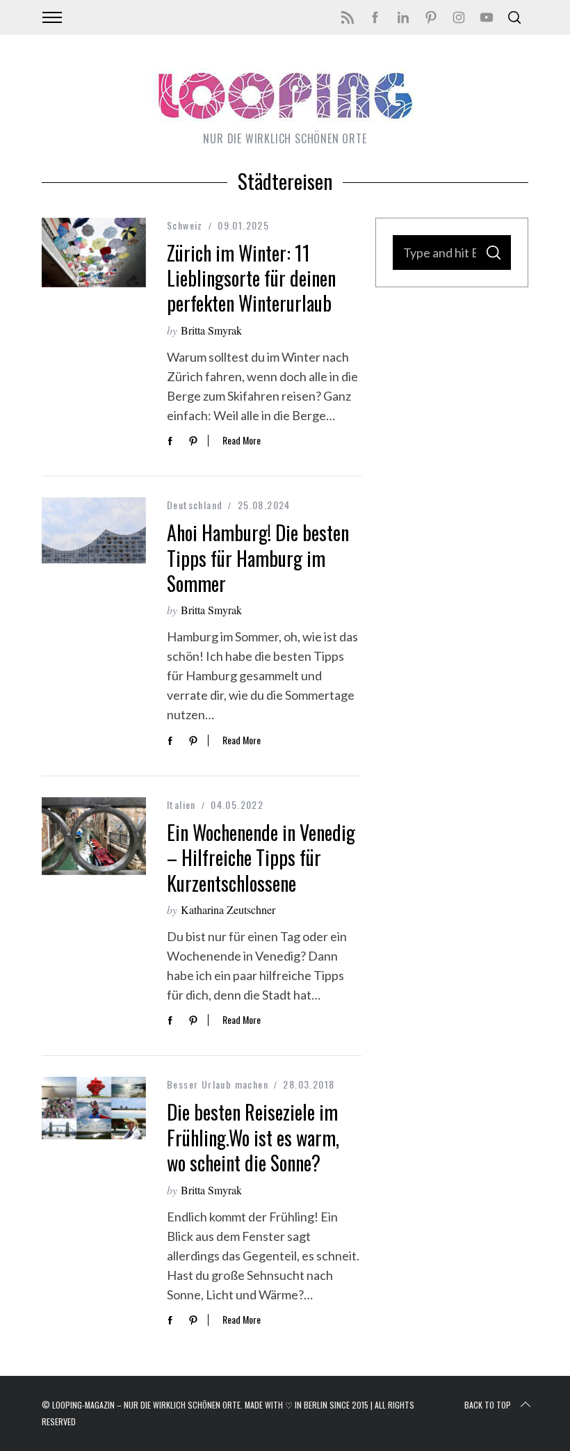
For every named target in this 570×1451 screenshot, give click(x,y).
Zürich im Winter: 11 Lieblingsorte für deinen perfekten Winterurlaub (251, 278)
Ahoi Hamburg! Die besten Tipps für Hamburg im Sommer (258, 558)
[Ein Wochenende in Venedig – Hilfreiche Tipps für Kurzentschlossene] (94, 836)
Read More (241, 441)
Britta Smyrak (211, 330)
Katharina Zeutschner (228, 909)
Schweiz (185, 225)
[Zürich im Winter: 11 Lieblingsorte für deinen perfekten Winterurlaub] (94, 252)
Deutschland (194, 504)
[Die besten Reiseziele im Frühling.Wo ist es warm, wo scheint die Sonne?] (94, 1108)
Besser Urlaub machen (217, 1084)
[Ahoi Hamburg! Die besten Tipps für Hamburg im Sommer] (94, 530)
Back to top (487, 1405)
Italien (181, 804)
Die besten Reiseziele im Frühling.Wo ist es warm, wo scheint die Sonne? (253, 1137)
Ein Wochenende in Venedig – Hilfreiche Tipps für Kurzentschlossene (261, 857)
